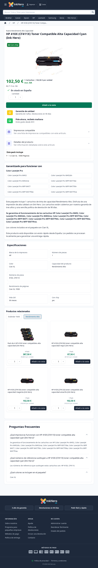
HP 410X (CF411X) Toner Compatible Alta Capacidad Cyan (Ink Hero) (34, 23)
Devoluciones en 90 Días (49, 508)
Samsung (52, 18)
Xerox (62, 18)
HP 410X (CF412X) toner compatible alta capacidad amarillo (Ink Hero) (67, 391)
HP (34, 18)
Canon (17, 18)
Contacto (31, 538)
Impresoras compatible (24, 130)
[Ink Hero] (16, 4)
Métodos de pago (12, 534)
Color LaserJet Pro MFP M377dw (63, 181)
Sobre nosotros (11, 523)
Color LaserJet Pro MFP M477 (19, 186)
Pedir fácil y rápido (79, 508)
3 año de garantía (19, 508)
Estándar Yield (14, 316)
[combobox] (49, 12)
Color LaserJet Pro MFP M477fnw (64, 192)
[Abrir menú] (5, 4)
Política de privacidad (41, 561)
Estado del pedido (58, 531)
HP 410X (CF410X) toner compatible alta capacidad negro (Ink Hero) (67, 344)
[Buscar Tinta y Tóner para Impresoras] (93, 12)
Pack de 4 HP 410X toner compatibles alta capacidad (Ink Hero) (24, 344)
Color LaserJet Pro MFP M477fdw (20, 192)
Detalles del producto (23, 142)
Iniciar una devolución (37, 534)
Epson (26, 18)
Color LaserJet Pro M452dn (61, 175)
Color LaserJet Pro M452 (17, 175)
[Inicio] (5, 23)
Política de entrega (12, 538)
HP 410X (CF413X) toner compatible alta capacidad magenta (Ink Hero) (23, 391)
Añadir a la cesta (67, 105)
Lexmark (41, 18)
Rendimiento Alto (33, 316)
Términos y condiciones (59, 561)
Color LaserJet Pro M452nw (18, 181)
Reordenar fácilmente (59, 527)
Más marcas (72, 18)
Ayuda (30, 523)
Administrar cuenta (58, 523)
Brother (9, 18)
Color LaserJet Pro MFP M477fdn (64, 186)
